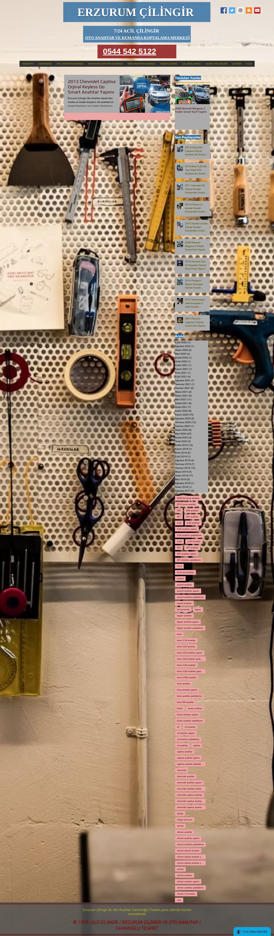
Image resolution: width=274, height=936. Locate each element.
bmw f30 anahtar (185, 702)
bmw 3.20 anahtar (186, 646)
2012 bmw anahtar (186, 504)
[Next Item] (204, 94)
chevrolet (181, 770)
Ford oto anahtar (185, 572)
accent (180, 578)
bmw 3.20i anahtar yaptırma (191, 671)
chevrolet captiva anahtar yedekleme (191, 807)
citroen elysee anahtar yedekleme (191, 863)
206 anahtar (192, 510)
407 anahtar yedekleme (189, 560)
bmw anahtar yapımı (187, 690)
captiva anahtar (184, 751)
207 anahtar (192, 516)
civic (179, 900)
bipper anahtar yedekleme (190, 628)
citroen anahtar (184, 832)
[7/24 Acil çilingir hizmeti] (224, 10)
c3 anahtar (190, 727)
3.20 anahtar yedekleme (189, 535)
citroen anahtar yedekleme (190, 844)
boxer (180, 708)
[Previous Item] (180, 94)
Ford (179, 566)
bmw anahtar (183, 683)
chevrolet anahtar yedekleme (191, 788)
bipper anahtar (184, 615)
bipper (198, 609)
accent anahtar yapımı (188, 591)
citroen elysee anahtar (188, 850)
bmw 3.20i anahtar (186, 665)
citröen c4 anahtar (186, 894)
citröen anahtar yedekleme (190, 887)
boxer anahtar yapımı (187, 714)
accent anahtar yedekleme (190, 597)
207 (179, 516)
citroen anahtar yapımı (188, 838)
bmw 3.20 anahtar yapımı (189, 652)
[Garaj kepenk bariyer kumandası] (257, 10)
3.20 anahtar (193, 523)
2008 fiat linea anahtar (188, 498)
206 (179, 510)
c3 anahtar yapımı (186, 733)
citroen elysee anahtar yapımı (191, 856)
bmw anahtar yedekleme (189, 696)
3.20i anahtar (194, 541)
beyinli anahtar (184, 603)
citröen (180, 869)
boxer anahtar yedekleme (190, 720)
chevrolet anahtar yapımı (189, 782)
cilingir (180, 813)
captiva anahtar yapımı (188, 758)
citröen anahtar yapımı (188, 881)
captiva (196, 745)
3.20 (179, 523)
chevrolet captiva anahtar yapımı (191, 801)
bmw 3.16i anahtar (186, 640)
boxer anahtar (195, 708)
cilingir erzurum (184, 819)
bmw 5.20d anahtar (186, 677)
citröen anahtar (184, 875)
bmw (179, 634)
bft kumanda (183, 609)
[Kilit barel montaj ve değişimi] (240, 10)
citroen (180, 826)
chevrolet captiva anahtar (189, 795)
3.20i (179, 541)
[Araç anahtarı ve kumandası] (249, 10)
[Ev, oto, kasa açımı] (232, 10)
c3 (178, 727)
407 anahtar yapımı (186, 553)
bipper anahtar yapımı (188, 622)
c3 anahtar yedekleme (188, 739)
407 (179, 547)
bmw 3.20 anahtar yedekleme (191, 659)
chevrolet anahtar (186, 776)
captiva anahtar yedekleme (190, 764)
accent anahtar (184, 584)
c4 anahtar (182, 745)
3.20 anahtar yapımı (187, 529)
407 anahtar (192, 547)
